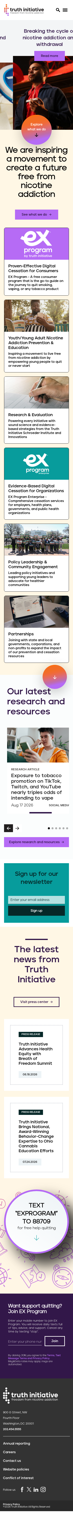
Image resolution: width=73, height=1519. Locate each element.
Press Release (30, 1034)
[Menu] (65, 10)
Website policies (16, 1469)
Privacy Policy (11, 1504)
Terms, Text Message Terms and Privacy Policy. (34, 1357)
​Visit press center (34, 1002)
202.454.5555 (12, 1429)
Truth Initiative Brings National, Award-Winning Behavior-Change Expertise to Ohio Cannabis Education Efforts (36, 1136)
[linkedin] (36, 1490)
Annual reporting (16, 1443)
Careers (9, 1452)
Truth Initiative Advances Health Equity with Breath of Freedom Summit (36, 1054)
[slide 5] (63, 828)
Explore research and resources (34, 842)
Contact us (12, 1460)
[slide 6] (67, 828)
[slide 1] (49, 828)
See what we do (34, 214)
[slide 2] (53, 828)
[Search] (58, 10)
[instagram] (43, 1490)
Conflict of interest (18, 1478)
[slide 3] (56, 828)
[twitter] (29, 1489)
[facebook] (22, 1490)
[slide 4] (60, 828)
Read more (36, 56)
